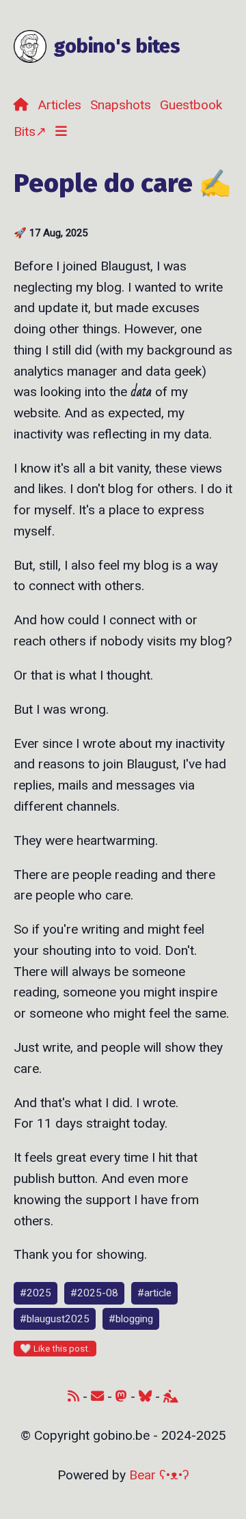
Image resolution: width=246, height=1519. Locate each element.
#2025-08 (94, 1293)
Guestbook (191, 105)
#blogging (131, 1319)
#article (154, 1293)
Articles (59, 105)
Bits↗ (30, 131)
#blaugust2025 (55, 1319)
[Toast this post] (55, 1348)
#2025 (35, 1293)
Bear (159, 1475)
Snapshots (120, 105)
